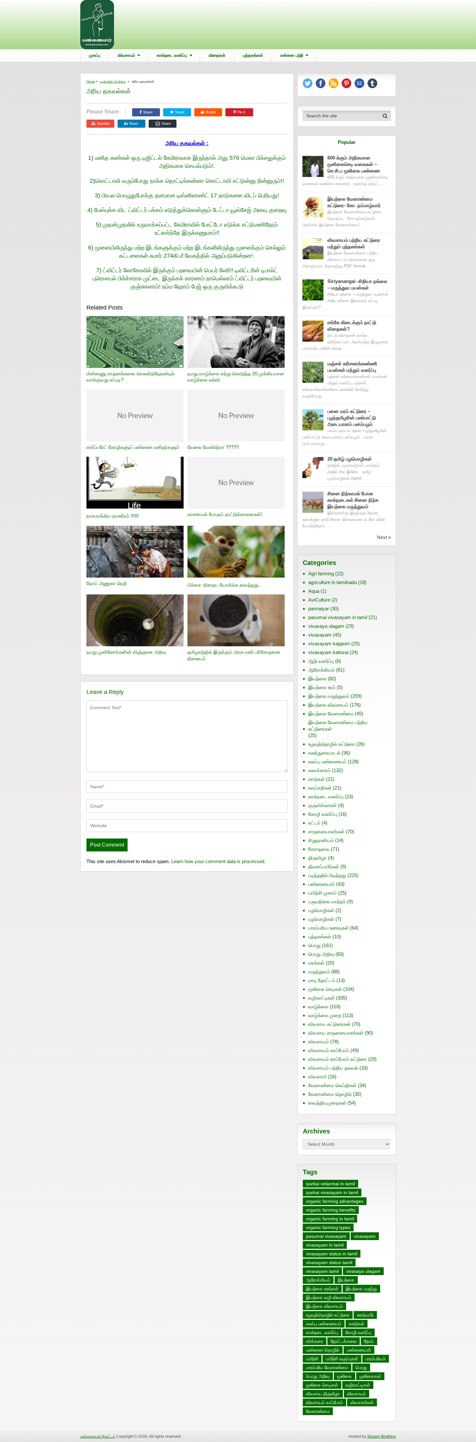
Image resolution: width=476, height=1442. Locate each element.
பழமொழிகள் (321, 910)
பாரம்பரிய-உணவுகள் (328, 928)
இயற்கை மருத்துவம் (328, 696)
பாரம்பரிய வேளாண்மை (327, 1367)
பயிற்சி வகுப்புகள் (342, 1358)
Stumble (103, 123)
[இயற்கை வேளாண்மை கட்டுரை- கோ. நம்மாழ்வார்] (312, 207)
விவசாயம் (126, 55)
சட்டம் (314, 823)
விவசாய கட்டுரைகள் (329, 1024)
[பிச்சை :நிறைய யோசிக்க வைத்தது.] (236, 552)
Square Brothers (381, 1436)
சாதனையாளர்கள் (326, 831)
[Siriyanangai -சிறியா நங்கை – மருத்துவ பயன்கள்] (312, 289)
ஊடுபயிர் (365, 1315)
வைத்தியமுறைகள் (327, 1103)
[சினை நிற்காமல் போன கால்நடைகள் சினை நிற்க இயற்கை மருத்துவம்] (312, 502)
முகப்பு (94, 55)
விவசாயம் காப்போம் (328, 1050)
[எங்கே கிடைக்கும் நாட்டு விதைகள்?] (312, 331)
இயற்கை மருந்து (361, 1288)
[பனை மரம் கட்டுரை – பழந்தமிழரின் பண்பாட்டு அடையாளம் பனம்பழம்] (312, 419)
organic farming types (328, 1227)
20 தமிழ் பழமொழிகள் (349, 459)
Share (148, 112)
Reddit (211, 112)
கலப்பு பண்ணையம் (327, 761)
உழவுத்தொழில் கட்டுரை (331, 744)
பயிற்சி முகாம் (322, 893)
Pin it (241, 112)
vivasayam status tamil (329, 1262)
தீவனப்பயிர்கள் (323, 866)
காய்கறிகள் (320, 788)
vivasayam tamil (322, 1271)
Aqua (313, 591)
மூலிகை (344, 1376)
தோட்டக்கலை (344, 1341)
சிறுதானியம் (321, 840)
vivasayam (320, 635)
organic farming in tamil (330, 1218)
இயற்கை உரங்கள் (322, 1288)
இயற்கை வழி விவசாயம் (328, 1297)
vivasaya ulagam (326, 626)
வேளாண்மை (318, 1411)
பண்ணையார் (321, 884)
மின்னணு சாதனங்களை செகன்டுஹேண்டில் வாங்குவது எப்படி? (130, 377)
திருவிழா (317, 858)
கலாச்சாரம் (319, 770)
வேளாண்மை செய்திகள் (332, 1085)
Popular (347, 142)
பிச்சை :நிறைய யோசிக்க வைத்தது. (223, 585)
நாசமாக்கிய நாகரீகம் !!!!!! (112, 516)
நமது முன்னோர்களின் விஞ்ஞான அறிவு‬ (126, 652)
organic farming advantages (334, 1201)
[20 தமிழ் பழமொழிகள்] (312, 467)
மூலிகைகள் (370, 1376)
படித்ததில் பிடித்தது (113, 81)
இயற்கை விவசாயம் (328, 705)
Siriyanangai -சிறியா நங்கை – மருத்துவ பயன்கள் (357, 284)
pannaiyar (318, 608)
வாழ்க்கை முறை (324, 1015)
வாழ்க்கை (318, 1006)
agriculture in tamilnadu (332, 582)
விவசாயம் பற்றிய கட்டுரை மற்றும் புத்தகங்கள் (353, 243)
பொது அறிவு (321, 954)
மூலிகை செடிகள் (325, 989)
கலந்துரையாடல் (324, 753)
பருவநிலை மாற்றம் (327, 901)
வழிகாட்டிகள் (321, 998)
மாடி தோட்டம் (321, 980)
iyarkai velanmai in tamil (330, 1183)
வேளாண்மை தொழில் (330, 1094)
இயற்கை (317, 678)
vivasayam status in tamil (331, 1253)
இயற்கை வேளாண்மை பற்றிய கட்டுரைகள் (338, 726)
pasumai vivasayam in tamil (337, 617)
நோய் (369, 1341)
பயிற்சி (312, 1358)
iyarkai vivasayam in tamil (332, 1192)
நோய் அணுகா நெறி (106, 583)
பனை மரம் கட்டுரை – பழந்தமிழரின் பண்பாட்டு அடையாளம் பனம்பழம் (351, 417)
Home (90, 81)
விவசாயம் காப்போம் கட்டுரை (337, 1059)
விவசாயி (317, 1076)
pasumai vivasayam (326, 1236)
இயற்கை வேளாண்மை (331, 713)
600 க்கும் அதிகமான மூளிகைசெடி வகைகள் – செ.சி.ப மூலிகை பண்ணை (353, 164)
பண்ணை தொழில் (322, 1350)
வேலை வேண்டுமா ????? (213, 447)
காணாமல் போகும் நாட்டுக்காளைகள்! (224, 514)
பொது (314, 945)
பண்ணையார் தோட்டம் (97, 1436)
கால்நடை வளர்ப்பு (172, 55)
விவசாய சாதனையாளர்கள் (335, 1033)
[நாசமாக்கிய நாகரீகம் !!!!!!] (135, 483)
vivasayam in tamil (325, 1245)
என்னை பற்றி (291, 55)
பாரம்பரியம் (376, 1358)
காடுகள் (316, 779)
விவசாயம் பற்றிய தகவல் (333, 1068)
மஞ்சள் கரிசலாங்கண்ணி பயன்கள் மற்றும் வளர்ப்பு (352, 367)
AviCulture (319, 600)
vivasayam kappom (329, 643)
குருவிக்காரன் (322, 805)
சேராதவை (319, 849)
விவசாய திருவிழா (323, 1393)
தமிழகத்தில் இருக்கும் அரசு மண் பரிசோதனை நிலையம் (233, 655)
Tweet (179, 112)
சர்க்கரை (314, 1341)
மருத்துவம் (319, 971)
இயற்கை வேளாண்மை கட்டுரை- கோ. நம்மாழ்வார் (354, 202)
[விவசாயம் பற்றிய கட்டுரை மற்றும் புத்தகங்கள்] (312, 248)
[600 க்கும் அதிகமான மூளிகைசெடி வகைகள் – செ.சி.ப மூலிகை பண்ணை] (312, 166)
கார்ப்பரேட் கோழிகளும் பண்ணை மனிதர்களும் (132, 447)
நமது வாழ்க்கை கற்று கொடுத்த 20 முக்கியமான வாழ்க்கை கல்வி (235, 377)
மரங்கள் (316, 963)
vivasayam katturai (328, 652)
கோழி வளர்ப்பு (322, 814)
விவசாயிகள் (362, 1402)
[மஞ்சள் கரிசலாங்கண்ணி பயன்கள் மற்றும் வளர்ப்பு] (312, 372)
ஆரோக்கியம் (321, 670)
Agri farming (321, 573)
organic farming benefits (331, 1210)
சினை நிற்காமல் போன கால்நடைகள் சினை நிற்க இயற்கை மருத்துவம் (353, 500)
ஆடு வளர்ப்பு (321, 661)
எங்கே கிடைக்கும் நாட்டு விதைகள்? (351, 326)
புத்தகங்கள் (253, 55)
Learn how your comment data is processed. (218, 861)
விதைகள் (217, 55)
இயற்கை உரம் (321, 687)
